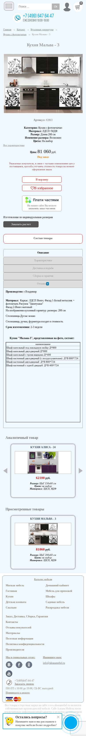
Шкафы (50, 596)
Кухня (9, 596)
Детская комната (16, 602)
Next (81, 471)
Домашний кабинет (57, 585)
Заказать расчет (21, 224)
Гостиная (11, 591)
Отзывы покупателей (18, 627)
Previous (5, 471)
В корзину (42, 179)
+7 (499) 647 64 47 (38, 16)
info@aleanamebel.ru (54, 662)
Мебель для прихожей (59, 591)
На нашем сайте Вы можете (41, 207)
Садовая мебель (55, 602)
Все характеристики (13, 145)
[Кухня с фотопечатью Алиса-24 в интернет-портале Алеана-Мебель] (43, 462)
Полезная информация (19, 638)
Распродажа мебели (57, 607)
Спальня (11, 607)
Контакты (12, 622)
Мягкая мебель (15, 585)
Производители (15, 649)
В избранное (43, 188)
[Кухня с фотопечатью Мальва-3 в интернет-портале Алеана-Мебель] (43, 83)
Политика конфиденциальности (25, 644)
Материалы (13, 633)
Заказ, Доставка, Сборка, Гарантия (27, 616)
